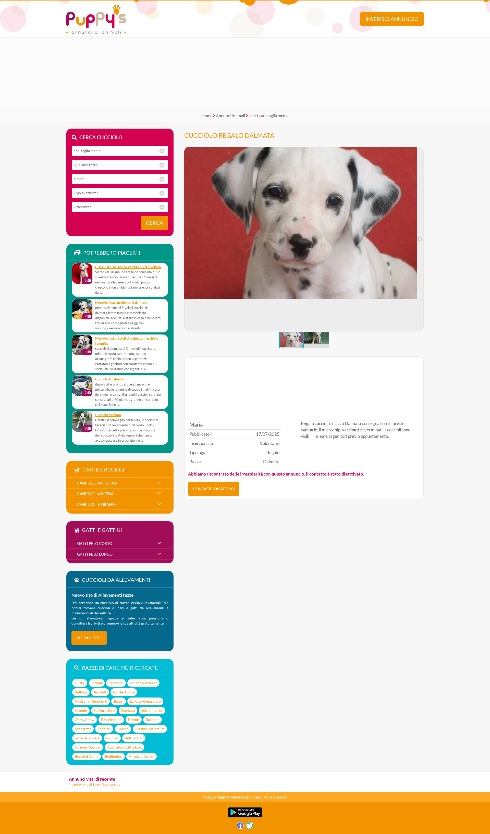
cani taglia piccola (97, 483)
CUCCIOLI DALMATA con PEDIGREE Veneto (128, 267)
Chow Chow (84, 719)
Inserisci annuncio (392, 19)
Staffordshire (104, 710)
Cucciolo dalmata (108, 415)
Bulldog (81, 692)
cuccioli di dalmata (109, 379)
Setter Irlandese (87, 738)
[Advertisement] (245, 73)
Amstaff (100, 692)
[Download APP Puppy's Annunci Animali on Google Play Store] (245, 816)
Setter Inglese (152, 710)
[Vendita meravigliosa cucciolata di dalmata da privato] (82, 309)
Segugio (81, 710)
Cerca (154, 223)
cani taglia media (273, 115)
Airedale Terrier (141, 756)
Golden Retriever (143, 683)
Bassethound (111, 719)
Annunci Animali (230, 115)
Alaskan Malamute (150, 729)
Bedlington (113, 756)
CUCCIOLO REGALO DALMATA (229, 135)
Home (207, 115)
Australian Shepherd (91, 701)
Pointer (112, 738)
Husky (80, 683)
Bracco (123, 729)
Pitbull (96, 683)
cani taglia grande (97, 504)
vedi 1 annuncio (107, 784)
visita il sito (89, 638)
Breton (133, 719)
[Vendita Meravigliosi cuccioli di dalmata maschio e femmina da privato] (82, 345)
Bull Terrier (134, 738)
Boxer (118, 701)
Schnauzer (83, 729)
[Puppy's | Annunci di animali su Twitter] (249, 827)
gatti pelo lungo (95, 554)
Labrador (116, 683)
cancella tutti (81, 784)
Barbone (152, 719)
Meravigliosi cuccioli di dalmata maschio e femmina (126, 341)
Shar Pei (104, 729)
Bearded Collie (86, 756)
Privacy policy (275, 797)
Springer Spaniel (88, 747)
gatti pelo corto (94, 543)
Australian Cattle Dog (124, 747)
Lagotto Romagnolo (145, 701)
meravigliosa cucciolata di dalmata (121, 303)
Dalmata (128, 710)
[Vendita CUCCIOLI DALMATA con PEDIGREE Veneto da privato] (82, 273)
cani (252, 115)
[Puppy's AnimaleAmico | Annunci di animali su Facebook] (240, 827)
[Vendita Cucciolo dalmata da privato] (82, 421)
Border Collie (123, 692)
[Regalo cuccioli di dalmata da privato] (82, 386)
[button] (419, 239)
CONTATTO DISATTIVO (213, 489)
